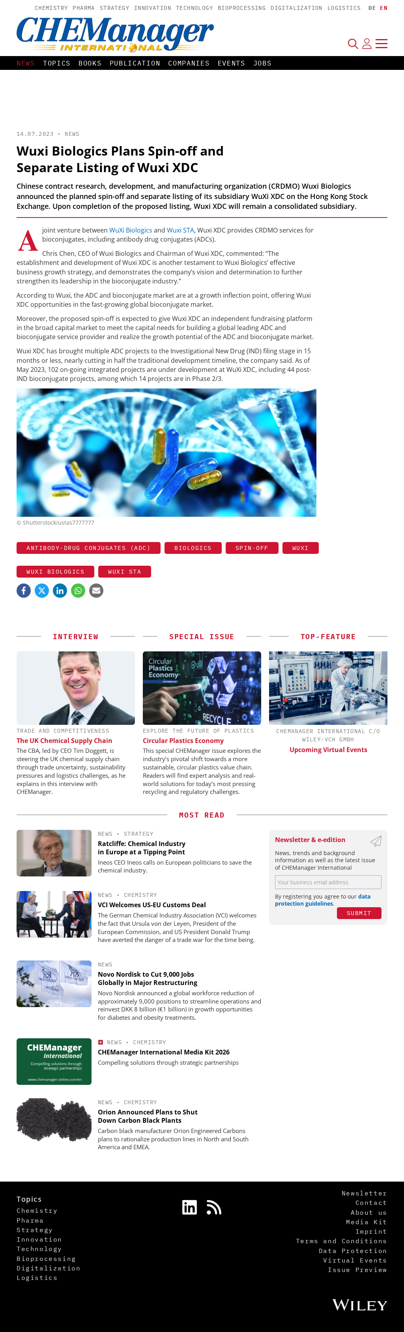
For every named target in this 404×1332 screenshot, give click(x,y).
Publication (135, 63)
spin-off (252, 548)
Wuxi (300, 548)
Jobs (262, 63)
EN (383, 7)
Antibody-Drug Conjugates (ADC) (88, 548)
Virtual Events (355, 1260)
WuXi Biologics (130, 230)
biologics (193, 548)
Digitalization (297, 7)
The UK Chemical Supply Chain (64, 740)
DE (372, 7)
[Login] (367, 43)
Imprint (371, 1231)
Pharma (84, 7)
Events (231, 63)
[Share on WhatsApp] (78, 590)
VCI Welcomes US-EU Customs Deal (152, 905)
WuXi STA (124, 571)
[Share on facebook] (24, 590)
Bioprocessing (242, 7)
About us (369, 1212)
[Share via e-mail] (96, 590)
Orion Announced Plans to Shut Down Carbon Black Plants (148, 1116)
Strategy (114, 7)
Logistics (344, 7)
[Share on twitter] (42, 590)
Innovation (152, 7)
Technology (194, 7)
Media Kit (366, 1222)
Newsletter (364, 1193)
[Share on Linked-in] (60, 590)
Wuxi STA (180, 230)
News (26, 63)
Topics (57, 63)
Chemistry (51, 7)
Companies (188, 63)
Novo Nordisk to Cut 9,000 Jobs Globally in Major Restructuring (147, 978)
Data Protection (353, 1251)
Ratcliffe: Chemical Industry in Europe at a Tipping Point (141, 847)
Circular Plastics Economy (183, 740)
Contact (371, 1202)
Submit (359, 913)
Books (90, 63)
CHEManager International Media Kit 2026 (164, 1052)
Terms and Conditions (341, 1241)
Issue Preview (357, 1270)
